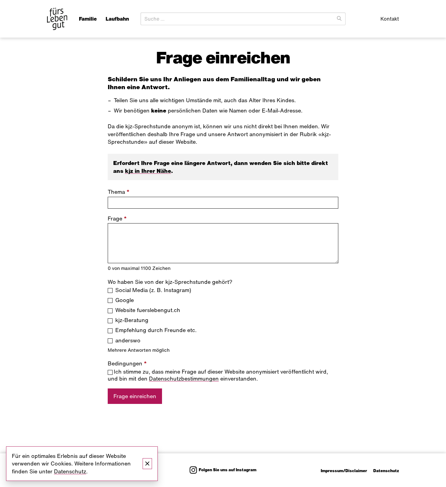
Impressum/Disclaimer (344, 471)
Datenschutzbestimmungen (184, 378)
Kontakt (389, 18)
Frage (117, 218)
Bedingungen (127, 363)
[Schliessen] (147, 463)
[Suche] (339, 19)
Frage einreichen (134, 396)
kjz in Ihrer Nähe (148, 171)
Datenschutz (386, 471)
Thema (119, 192)
